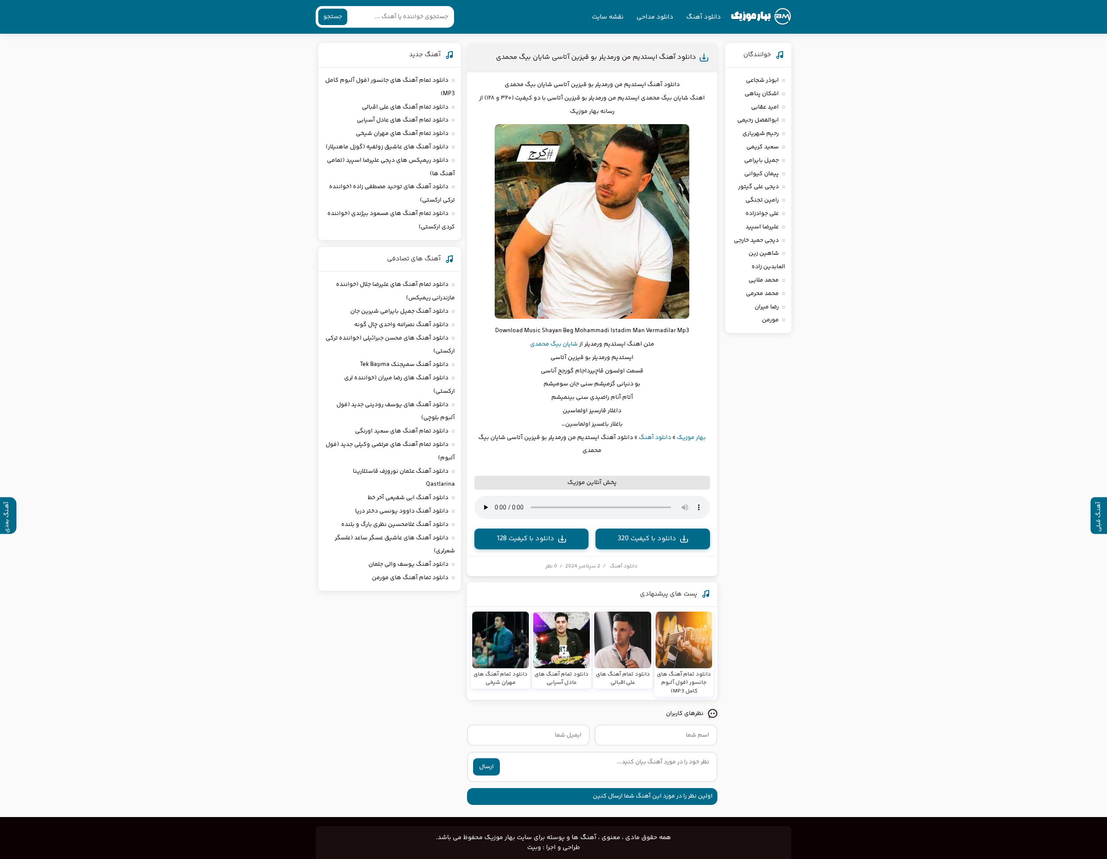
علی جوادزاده (762, 213)
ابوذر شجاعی (762, 80)
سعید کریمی (762, 147)
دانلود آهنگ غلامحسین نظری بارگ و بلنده (394, 524)
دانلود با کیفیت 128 (525, 538)
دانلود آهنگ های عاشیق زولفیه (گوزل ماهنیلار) (387, 147)
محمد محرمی (762, 293)
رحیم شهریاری (760, 133)
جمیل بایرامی (761, 160)
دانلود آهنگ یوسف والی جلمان (408, 564)
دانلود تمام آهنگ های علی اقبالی (405, 107)
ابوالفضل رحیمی (758, 120)
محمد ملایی (764, 280)
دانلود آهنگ (703, 17)
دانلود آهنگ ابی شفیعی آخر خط (408, 498)
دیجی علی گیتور (758, 187)
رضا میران (767, 307)
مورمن (770, 320)
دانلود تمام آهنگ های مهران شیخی (402, 133)
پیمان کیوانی (761, 174)
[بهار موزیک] (760, 17)
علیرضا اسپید (762, 227)
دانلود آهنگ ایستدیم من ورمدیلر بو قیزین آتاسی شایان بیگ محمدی (596, 57)
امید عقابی (765, 107)
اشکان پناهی (762, 94)
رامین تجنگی (762, 200)
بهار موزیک (691, 437)
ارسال (486, 767)
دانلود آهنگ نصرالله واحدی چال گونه (401, 325)
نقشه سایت (608, 17)
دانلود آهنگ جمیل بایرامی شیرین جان (399, 311)
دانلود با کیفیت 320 (646, 538)
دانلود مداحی (655, 17)
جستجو (332, 17)
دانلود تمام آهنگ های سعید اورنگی (401, 431)
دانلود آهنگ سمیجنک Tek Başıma (404, 364)
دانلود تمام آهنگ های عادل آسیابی (402, 120)
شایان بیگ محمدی (554, 344)
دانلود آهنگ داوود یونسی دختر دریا (401, 511)
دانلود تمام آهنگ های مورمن (410, 578)
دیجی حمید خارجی (756, 240)
